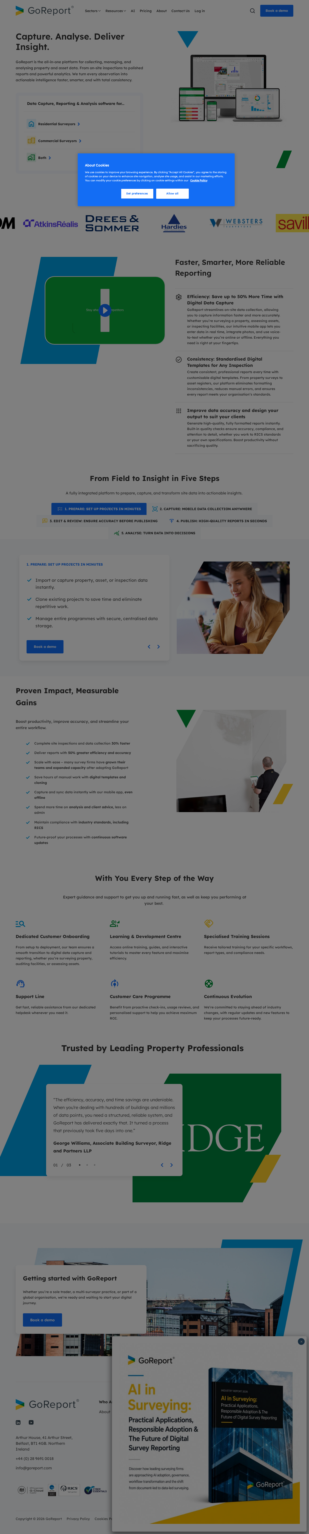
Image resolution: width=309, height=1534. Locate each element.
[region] (156, 179)
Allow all (172, 193)
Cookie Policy (198, 180)
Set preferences (137, 193)
